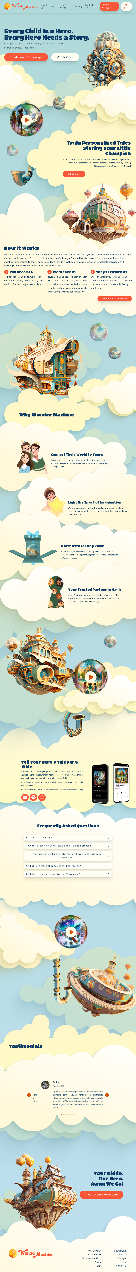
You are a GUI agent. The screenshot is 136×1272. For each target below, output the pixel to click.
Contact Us (89, 6)
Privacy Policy (94, 1251)
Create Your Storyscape (26, 57)
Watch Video (65, 57)
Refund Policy (94, 1255)
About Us (44, 6)
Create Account (106, 6)
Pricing (78, 6)
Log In (125, 6)
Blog (99, 1266)
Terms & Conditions (91, 1258)
